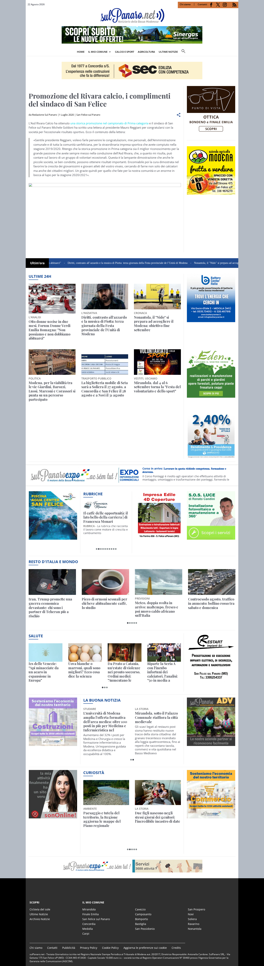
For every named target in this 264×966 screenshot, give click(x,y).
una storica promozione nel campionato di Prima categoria (109, 123)
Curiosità (93, 772)
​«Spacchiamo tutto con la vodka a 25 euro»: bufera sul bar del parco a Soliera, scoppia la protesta (157, 819)
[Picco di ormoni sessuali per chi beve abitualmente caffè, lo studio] (105, 582)
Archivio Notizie (40, 919)
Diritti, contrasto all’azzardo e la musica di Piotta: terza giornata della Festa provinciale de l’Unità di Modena (102, 262)
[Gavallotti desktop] (132, 70)
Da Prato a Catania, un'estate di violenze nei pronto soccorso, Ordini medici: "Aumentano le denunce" (124, 672)
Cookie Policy (110, 948)
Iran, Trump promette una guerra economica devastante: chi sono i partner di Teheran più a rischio (50, 607)
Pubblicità (68, 948)
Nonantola (194, 929)
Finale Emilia (90, 914)
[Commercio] (211, 816)
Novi (191, 914)
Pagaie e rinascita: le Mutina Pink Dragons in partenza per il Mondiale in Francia (105, 819)
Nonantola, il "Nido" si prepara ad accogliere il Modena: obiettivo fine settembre (213, 262)
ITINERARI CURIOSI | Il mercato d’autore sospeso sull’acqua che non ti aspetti (105, 517)
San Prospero (196, 909)
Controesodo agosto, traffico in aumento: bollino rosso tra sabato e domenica (211, 603)
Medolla (87, 929)
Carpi (85, 933)
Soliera (192, 919)
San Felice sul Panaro (88, 114)
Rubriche (93, 493)
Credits (176, 948)
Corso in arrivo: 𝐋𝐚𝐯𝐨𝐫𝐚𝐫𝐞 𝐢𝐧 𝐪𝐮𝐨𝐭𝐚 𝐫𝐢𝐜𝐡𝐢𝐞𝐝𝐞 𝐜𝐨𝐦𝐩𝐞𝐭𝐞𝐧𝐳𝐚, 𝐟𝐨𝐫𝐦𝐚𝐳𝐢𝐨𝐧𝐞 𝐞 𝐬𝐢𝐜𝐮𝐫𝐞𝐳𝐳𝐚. (184, 470)
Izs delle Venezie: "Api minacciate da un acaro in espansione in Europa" (44, 672)
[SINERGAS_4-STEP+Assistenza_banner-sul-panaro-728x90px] (132, 42)
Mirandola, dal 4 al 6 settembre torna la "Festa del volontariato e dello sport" (157, 387)
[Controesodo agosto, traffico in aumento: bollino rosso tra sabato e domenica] (211, 582)
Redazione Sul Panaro (44, 114)
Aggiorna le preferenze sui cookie (145, 948)
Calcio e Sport (124, 51)
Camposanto (143, 914)
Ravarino (193, 924)
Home (80, 51)
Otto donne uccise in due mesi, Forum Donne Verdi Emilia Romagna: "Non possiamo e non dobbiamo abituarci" (49, 330)
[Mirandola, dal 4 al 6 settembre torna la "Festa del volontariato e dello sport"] (157, 362)
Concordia (88, 924)
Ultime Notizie (39, 914)
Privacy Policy (88, 948)
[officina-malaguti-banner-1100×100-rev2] (132, 866)
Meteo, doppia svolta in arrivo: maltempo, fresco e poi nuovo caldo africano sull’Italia (156, 609)
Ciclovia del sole (40, 909)
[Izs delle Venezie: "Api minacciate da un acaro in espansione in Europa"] (45, 652)
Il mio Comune (97, 51)
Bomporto (141, 919)
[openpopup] (235, 52)
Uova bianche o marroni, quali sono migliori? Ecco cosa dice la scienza (84, 670)
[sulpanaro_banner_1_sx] (211, 744)
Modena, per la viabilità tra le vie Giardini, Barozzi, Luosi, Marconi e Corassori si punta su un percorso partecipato (52, 391)
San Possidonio (145, 929)
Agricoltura (146, 51)
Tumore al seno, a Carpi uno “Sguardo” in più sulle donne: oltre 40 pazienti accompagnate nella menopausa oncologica (156, 721)
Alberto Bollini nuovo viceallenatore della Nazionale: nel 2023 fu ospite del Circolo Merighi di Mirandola (104, 721)
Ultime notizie (168, 51)
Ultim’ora (37, 263)
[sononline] (53, 816)
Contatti (202, 4)
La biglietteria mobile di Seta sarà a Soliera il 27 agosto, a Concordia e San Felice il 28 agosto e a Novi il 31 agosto (104, 389)
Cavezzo (140, 909)
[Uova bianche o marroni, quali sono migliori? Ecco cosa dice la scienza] (85, 652)
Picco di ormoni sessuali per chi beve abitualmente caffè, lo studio (104, 603)
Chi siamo (185, 4)
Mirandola (89, 909)
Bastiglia (140, 924)
